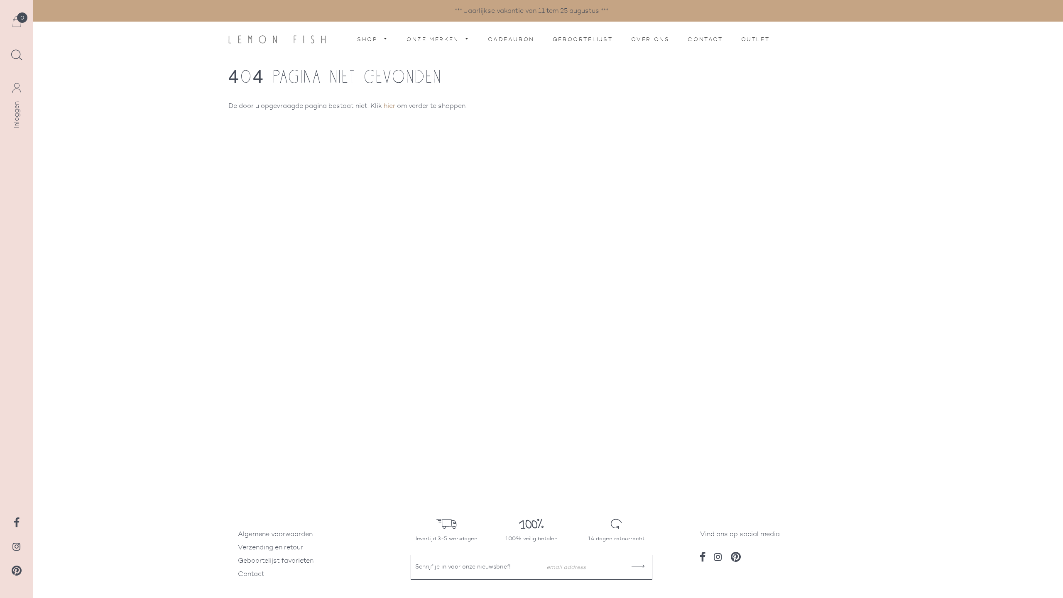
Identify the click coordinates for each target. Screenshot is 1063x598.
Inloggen (16, 114)
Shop (368, 39)
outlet (755, 39)
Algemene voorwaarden (275, 534)
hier (389, 106)
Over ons (650, 39)
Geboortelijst (583, 39)
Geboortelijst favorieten (276, 560)
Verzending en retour (270, 547)
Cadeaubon (511, 39)
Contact (705, 39)
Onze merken (434, 39)
